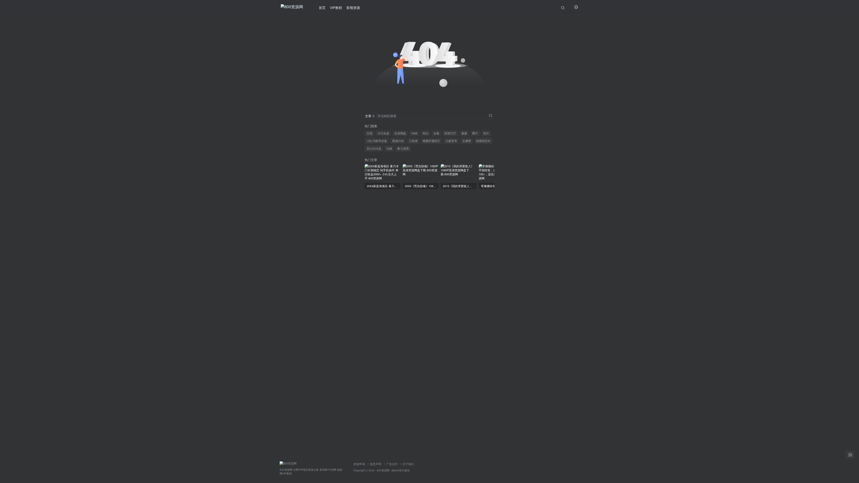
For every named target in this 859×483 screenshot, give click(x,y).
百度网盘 (400, 133)
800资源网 (383, 470)
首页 (322, 7)
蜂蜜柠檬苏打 (431, 141)
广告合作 (392, 464)
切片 (486, 133)
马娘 (389, 148)
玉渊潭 (466, 141)
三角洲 (413, 141)
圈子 (475, 133)
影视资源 (353, 7)
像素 (464, 133)
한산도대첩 (374, 148)
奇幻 (425, 133)
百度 (369, 133)
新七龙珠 (403, 148)
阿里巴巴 (450, 133)
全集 (436, 133)
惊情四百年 (483, 141)
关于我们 (408, 464)
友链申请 (359, 464)
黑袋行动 (398, 141)
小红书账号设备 (377, 141)
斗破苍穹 (451, 141)
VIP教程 (336, 7)
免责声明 (375, 464)
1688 (414, 133)
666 (396, 470)
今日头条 (383, 133)
